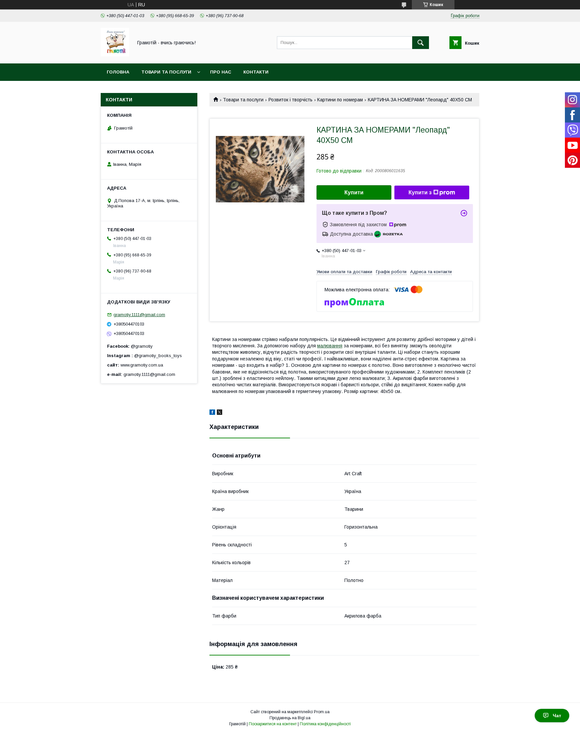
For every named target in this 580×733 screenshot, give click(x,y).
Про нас (220, 72)
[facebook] (212, 413)
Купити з (420, 192)
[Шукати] (420, 42)
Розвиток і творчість (290, 99)
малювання (329, 345)
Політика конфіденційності (325, 724)
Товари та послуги (166, 72)
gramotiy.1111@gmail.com (139, 314)
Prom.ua (322, 712)
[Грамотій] (115, 54)
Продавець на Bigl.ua (290, 718)
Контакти (256, 72)
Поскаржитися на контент (273, 724)
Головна (118, 72)
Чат (557, 715)
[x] (219, 413)
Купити (354, 192)
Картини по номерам (340, 99)
